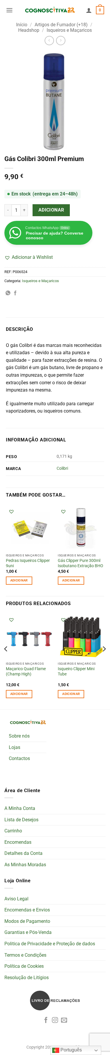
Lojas (14, 747)
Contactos (19, 758)
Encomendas (17, 842)
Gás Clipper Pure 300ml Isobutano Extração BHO (80, 563)
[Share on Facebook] (15, 293)
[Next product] (49, 40)
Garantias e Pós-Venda (28, 932)
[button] (9, 10)
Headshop (28, 30)
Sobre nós (19, 736)
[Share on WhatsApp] (8, 293)
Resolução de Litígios (26, 977)
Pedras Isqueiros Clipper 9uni (28, 563)
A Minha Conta (19, 808)
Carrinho (13, 831)
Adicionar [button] (19, 580)
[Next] (103, 660)
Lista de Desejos (21, 819)
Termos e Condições (25, 955)
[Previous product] (60, 40)
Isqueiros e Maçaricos (69, 30)
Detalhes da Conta (23, 853)
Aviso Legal (16, 899)
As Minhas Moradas (25, 864)
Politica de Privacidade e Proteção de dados (49, 943)
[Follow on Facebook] (46, 1020)
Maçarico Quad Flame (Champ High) (26, 671)
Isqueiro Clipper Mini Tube (76, 671)
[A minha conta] (89, 10)
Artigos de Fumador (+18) (61, 24)
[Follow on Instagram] (55, 1020)
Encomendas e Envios (27, 910)
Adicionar (51, 210)
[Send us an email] (64, 1020)
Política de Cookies (24, 966)
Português (70, 1049)
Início (21, 24)
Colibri (62, 468)
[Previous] (6, 660)
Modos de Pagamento (27, 921)
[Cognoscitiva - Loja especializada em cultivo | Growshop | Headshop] (49, 10)
